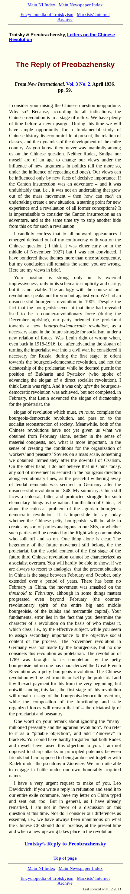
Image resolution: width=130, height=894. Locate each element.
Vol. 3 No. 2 (78, 84)
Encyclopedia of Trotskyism (47, 14)
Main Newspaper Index (81, 4)
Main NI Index (41, 4)
